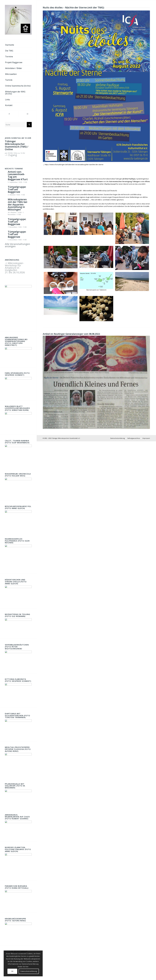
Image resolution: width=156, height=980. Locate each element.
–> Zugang (11, 155)
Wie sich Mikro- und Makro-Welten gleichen (107, 200)
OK (12, 971)
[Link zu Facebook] (9, 114)
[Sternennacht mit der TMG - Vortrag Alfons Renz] (96, 228)
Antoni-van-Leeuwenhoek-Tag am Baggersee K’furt (18, 175)
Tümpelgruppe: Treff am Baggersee (17, 189)
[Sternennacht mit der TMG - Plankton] (60, 283)
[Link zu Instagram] (27, 114)
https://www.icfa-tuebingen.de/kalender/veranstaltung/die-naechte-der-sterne (74, 164)
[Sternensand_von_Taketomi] (96, 283)
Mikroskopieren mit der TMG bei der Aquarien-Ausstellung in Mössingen (17, 204)
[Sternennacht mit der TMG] (60, 228)
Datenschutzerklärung (28, 971)
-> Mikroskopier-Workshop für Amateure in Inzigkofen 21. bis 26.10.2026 (15, 267)
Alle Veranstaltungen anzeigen (17, 245)
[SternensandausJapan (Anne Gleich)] (96, 308)
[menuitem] (18, 45)
